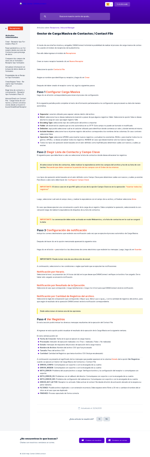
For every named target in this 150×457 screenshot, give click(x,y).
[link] (14, 28)
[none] (33, 6)
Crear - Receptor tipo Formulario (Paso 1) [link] (15, 43)
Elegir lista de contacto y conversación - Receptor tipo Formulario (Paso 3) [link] (15, 92)
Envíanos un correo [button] (119, 440)
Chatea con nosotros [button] (93, 440)
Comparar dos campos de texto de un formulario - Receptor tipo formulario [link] (15, 61)
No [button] (107, 419)
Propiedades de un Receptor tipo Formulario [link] (15, 76)
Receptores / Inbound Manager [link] (62, 28)
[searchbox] (75, 16)
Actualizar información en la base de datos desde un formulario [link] (15, 69)
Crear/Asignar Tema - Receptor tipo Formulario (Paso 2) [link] (15, 84)
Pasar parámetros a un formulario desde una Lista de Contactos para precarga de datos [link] (15, 51)
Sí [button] (99, 419)
